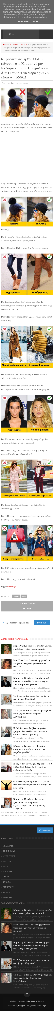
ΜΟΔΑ (24, 44)
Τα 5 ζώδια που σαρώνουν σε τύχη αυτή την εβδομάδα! (31, 697)
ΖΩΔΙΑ (5, 867)
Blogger (21, 1006)
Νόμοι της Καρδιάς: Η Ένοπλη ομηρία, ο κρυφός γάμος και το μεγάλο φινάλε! (29, 749)
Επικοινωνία (46, 830)
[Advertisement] (27, 157)
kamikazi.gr (33, 1001)
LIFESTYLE (7, 861)
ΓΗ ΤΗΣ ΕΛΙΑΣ (9, 851)
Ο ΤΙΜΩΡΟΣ (8, 872)
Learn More (23, 21)
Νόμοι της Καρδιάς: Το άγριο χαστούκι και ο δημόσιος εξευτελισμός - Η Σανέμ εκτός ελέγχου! (29, 804)
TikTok (6, 877)
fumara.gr (11, 586)
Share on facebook (28, 603)
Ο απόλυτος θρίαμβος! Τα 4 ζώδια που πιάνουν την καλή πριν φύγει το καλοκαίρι (32, 784)
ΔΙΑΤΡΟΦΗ (7, 897)
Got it (35, 21)
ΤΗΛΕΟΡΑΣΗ (8, 846)
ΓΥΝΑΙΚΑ (14, 44)
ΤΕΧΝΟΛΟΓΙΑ (8, 887)
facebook (41, 623)
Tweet (28, 609)
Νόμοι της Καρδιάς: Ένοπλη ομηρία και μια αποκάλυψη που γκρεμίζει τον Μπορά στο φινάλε (31, 681)
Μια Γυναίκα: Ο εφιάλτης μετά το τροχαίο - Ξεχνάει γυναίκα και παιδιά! (31, 663)
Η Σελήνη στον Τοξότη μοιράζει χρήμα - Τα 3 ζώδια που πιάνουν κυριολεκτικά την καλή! (30, 731)
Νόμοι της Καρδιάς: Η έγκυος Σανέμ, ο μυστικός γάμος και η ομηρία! (32, 647)
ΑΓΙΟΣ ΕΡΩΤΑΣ (9, 856)
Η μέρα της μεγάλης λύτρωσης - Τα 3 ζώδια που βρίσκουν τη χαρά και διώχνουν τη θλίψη (32, 766)
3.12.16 (7, 83)
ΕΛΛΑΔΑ (7, 892)
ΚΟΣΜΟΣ (7, 882)
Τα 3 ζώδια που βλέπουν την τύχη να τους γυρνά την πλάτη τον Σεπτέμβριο (32, 713)
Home (5, 44)
